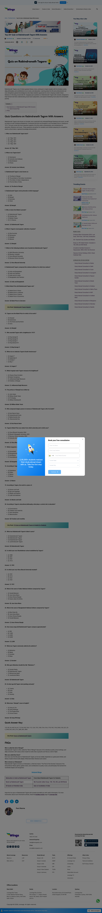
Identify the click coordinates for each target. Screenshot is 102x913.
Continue (54, 472)
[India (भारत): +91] (50, 456)
